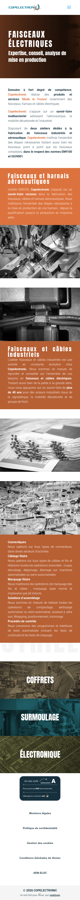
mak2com (55, 894)
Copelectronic (45, 890)
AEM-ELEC (40, 872)
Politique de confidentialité (40, 828)
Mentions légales (40, 813)
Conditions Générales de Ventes (40, 857)
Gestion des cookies (40, 843)
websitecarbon (45, 782)
